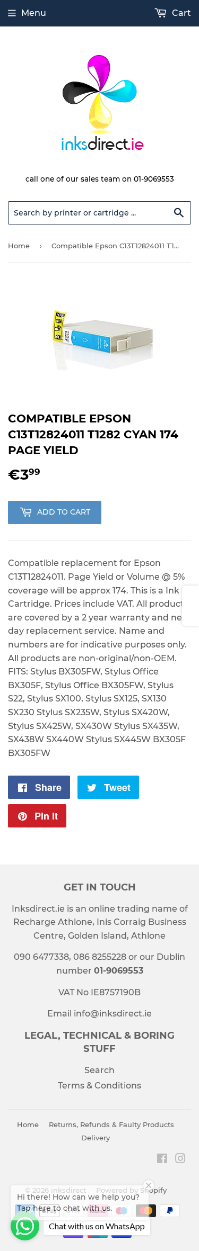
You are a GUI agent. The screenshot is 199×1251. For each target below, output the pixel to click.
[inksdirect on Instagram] (180, 1160)
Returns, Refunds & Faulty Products (111, 1124)
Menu (33, 13)
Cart (180, 13)
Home (19, 245)
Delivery (95, 1137)
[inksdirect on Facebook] (162, 1160)
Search (99, 1070)
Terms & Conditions (99, 1086)
